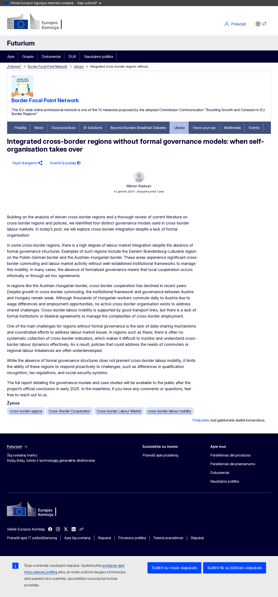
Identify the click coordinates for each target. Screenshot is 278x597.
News (38, 127)
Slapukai (104, 538)
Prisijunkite (200, 420)
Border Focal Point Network (47, 66)
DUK (72, 56)
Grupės (28, 56)
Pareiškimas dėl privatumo (230, 455)
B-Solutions (93, 127)
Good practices (63, 127)
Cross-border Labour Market (119, 411)
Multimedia (232, 127)
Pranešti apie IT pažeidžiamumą (32, 538)
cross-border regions (26, 411)
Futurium (21, 43)
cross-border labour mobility (169, 411)
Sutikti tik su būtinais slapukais (234, 567)
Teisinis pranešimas (168, 538)
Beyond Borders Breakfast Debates (138, 127)
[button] (26, 163)
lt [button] (264, 24)
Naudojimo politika (98, 56)
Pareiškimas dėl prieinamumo (232, 464)
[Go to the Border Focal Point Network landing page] (22, 95)
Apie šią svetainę (77, 538)
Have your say (204, 127)
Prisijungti (238, 24)
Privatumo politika (132, 538)
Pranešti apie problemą (160, 455)
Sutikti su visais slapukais (174, 567)
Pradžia (20, 127)
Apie (10, 56)
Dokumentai (51, 56)
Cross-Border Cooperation (69, 411)
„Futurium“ (14, 66)
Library (79, 66)
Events (254, 127)
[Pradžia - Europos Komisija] (42, 21)
